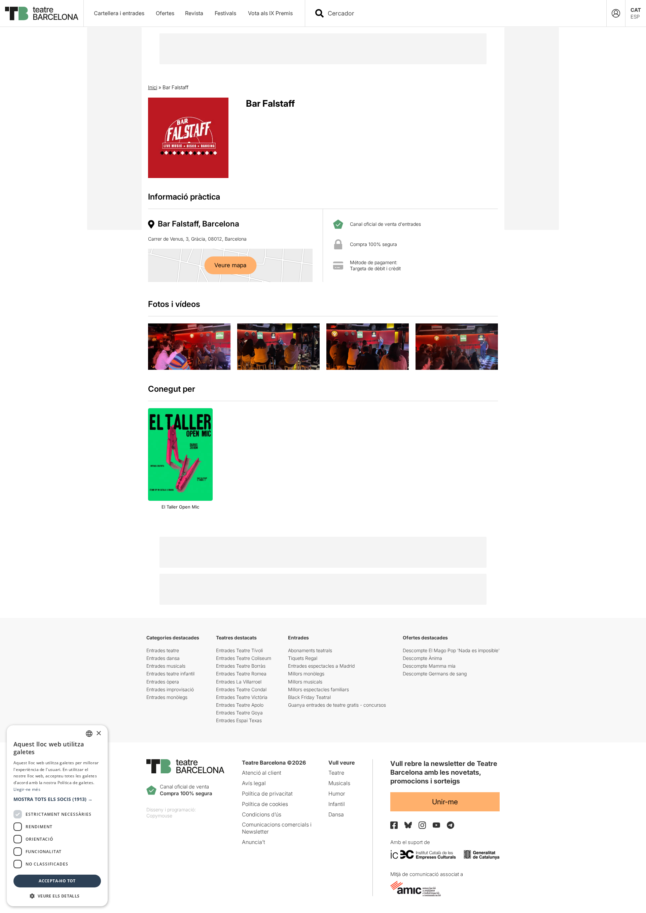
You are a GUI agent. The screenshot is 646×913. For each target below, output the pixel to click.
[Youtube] (436, 825)
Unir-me (445, 802)
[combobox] (461, 13)
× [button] (98, 733)
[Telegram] (450, 825)
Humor (336, 793)
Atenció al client (261, 772)
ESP (635, 16)
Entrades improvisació (170, 689)
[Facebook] (394, 825)
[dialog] (57, 815)
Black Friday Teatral (309, 697)
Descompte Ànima (422, 658)
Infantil (336, 804)
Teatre (336, 772)
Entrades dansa (163, 658)
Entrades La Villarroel (238, 681)
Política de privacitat (267, 793)
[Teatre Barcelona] (41, 13)
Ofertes (165, 13)
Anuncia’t (253, 842)
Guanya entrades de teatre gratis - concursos (337, 705)
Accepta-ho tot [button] (57, 881)
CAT (636, 10)
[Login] (616, 13)
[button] (57, 799)
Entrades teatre (162, 650)
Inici (152, 87)
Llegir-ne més (26, 789)
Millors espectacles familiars (318, 689)
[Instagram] (422, 825)
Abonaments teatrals (310, 650)
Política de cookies (265, 804)
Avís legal (254, 783)
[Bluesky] (408, 825)
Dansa (336, 814)
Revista (194, 13)
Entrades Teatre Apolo (239, 705)
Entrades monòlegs (166, 697)
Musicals (339, 783)
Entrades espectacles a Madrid (321, 666)
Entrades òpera (162, 681)
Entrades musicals (165, 666)
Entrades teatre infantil (170, 673)
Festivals (225, 13)
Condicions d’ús (261, 814)
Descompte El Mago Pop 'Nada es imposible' (451, 650)
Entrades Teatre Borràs (240, 666)
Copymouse (159, 815)
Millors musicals (305, 681)
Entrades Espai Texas (239, 720)
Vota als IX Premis (270, 13)
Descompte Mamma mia (429, 666)
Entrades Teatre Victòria (241, 697)
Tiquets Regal (302, 658)
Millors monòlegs (306, 673)
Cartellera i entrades (119, 13)
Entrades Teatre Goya (239, 712)
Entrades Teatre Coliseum (243, 658)
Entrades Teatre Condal (241, 689)
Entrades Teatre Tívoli (239, 650)
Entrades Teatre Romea (241, 673)
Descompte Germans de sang (435, 673)
